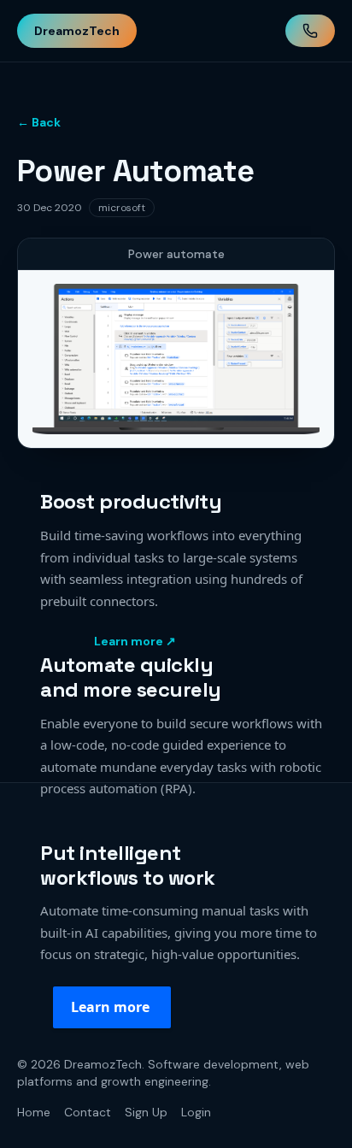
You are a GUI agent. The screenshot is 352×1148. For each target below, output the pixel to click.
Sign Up (146, 1112)
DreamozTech (77, 30)
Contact (87, 1112)
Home (33, 1112)
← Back (39, 122)
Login (196, 1112)
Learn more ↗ (135, 641)
